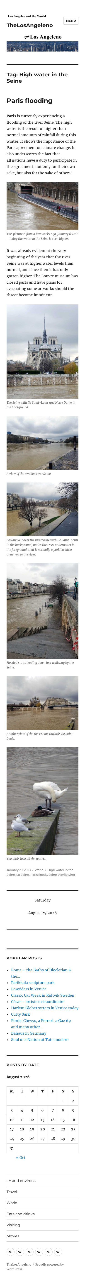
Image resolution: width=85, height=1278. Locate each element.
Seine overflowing (62, 874)
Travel (12, 1192)
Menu (71, 20)
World (39, 870)
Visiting (13, 1225)
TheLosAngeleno (30, 25)
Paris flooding (30, 100)
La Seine (22, 874)
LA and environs (21, 1181)
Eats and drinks (21, 1214)
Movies (13, 1236)
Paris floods (38, 874)
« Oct (21, 1157)
